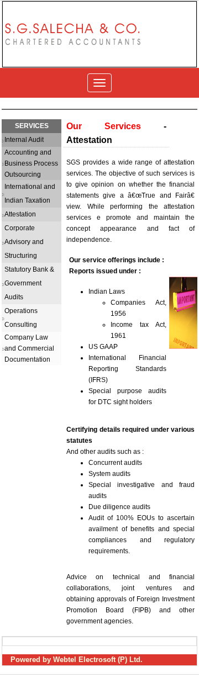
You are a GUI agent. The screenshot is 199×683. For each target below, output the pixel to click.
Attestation (20, 214)
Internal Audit (24, 140)
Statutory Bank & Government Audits (29, 283)
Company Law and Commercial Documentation (29, 348)
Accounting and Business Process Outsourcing (31, 163)
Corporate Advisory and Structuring (24, 242)
